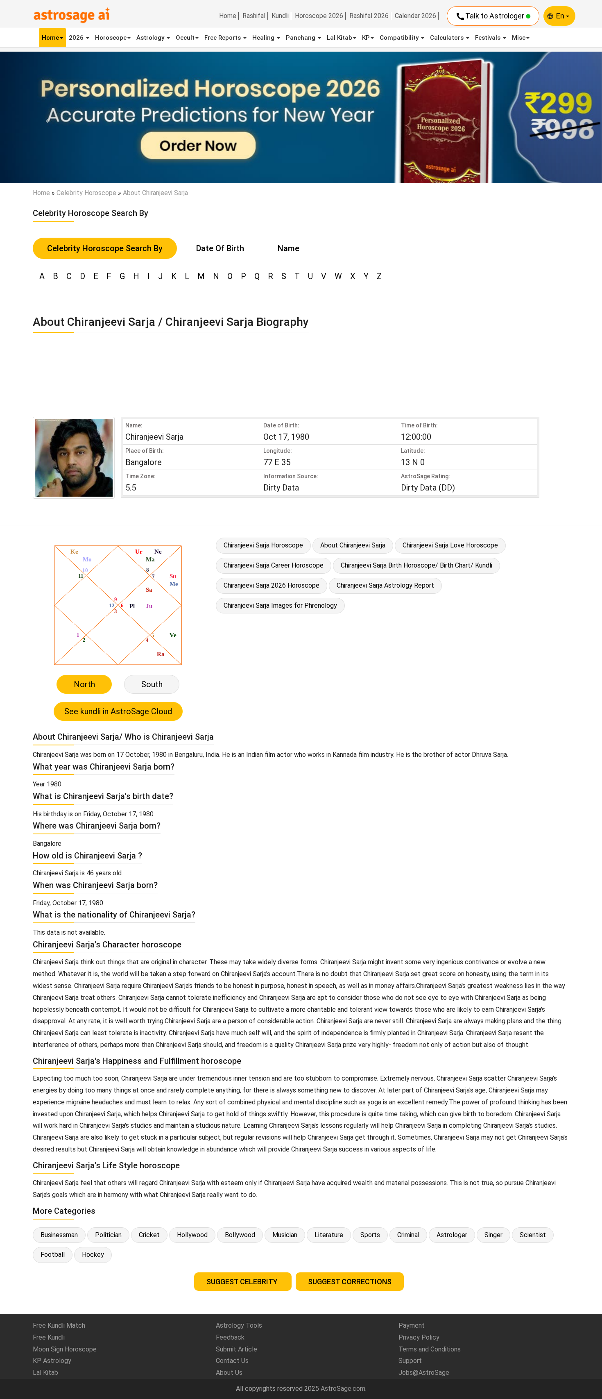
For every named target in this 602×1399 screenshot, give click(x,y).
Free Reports (223, 37)
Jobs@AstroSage (423, 1372)
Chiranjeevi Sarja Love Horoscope (450, 545)
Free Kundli (49, 1337)
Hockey (93, 1254)
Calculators (447, 37)
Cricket (149, 1235)
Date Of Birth (220, 248)
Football (53, 1254)
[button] (45, 117)
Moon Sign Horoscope (65, 1349)
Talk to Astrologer (490, 16)
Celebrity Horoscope (86, 193)
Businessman (59, 1235)
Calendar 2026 (415, 16)
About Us (229, 1372)
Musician (284, 1235)
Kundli (280, 16)
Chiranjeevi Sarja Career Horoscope (274, 565)
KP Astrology (52, 1361)
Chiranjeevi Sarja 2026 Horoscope (271, 585)
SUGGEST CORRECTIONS (350, 1281)
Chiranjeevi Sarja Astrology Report (385, 585)
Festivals (488, 37)
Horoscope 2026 (319, 16)
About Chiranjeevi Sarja (352, 545)
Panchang (301, 37)
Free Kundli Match (59, 1325)
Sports (370, 1235)
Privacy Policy (418, 1337)
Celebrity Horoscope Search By (105, 248)
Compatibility (400, 37)
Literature (329, 1235)
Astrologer (452, 1235)
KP (366, 37)
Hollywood (192, 1235)
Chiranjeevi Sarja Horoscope (263, 545)
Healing (264, 37)
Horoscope (111, 37)
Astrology (151, 37)
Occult (185, 37)
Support (410, 1361)
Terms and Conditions (429, 1349)
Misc (518, 37)
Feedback (230, 1337)
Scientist (533, 1235)
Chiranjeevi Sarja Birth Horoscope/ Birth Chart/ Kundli (416, 565)
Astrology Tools (239, 1325)
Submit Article (236, 1349)
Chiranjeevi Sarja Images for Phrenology (280, 605)
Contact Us (232, 1361)
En (561, 15)
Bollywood (240, 1235)
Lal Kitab (339, 37)
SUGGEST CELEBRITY (242, 1281)
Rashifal (253, 16)
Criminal (408, 1235)
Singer (493, 1235)
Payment (411, 1325)
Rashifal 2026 (369, 16)
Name (288, 248)
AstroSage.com (343, 1388)
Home (227, 16)
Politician (108, 1235)
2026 (77, 37)
